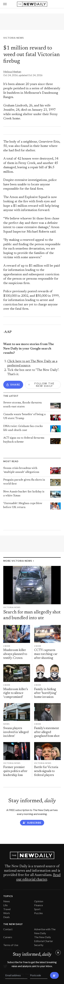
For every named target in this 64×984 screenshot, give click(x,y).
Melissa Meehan (12, 71)
